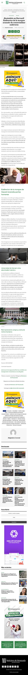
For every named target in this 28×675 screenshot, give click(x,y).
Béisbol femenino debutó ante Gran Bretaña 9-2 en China (9, 583)
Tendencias (23, 423)
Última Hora (9, 425)
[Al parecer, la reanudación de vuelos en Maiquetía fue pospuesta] (20, 472)
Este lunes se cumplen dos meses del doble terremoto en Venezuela (7, 481)
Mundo (17, 15)
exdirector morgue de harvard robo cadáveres (14, 417)
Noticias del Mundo (7, 420)
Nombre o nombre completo (14, 513)
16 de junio (9, 410)
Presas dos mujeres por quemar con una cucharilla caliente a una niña (7, 645)
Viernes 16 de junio (17, 425)
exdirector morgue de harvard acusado (14, 415)
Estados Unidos (5, 414)
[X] (12, 31)
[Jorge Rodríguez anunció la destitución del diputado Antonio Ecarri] (8, 490)
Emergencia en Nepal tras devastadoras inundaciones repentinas (9, 575)
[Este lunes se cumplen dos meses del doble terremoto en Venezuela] (8, 472)
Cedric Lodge (21, 410)
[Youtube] (18, 667)
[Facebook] (9, 31)
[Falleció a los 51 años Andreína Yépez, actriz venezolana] (23, 591)
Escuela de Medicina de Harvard (15, 412)
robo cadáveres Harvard (19, 422)
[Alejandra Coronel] (14, 432)
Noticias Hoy (15, 420)
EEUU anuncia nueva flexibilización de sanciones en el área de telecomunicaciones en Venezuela (20, 501)
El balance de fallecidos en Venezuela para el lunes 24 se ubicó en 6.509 (20, 463)
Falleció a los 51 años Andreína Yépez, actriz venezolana (7, 592)
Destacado (10, 9)
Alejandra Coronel (9, 27)
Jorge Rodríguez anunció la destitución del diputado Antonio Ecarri (8, 499)
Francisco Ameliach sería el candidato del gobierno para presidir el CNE (20, 645)
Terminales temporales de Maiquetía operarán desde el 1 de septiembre (8, 463)
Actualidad (15, 410)
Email (14, 517)
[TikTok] (10, 667)
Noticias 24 (14, 418)
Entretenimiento (5, 589)
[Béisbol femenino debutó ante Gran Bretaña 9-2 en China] (23, 583)
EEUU (6, 412)
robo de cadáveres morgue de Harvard (11, 423)
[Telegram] (18, 31)
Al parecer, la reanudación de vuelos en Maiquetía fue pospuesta (19, 481)
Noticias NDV (22, 420)
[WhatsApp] (15, 31)
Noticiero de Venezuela (16, 384)
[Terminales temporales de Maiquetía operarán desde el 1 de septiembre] (8, 454)
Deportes (3, 581)
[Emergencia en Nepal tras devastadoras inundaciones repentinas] (23, 574)
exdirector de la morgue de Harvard (18, 414)
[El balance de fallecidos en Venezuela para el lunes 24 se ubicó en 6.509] (20, 454)
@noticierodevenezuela (17, 388)
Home (5, 9)
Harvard (5, 418)
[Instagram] (5, 667)
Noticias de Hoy (21, 418)
